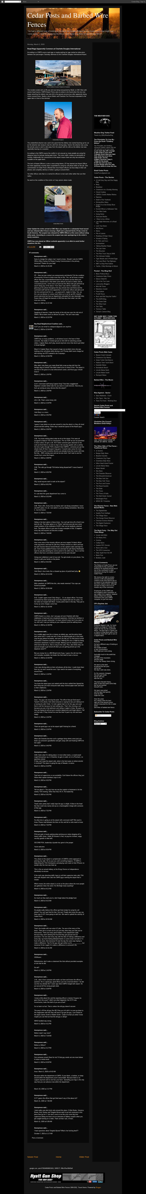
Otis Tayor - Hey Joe (103, 398)
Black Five (99, 555)
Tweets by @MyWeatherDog (103, 135)
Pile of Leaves (100, 233)
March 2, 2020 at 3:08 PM (42, 458)
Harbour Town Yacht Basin (104, 362)
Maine (98, 231)
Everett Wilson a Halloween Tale (106, 209)
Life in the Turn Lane (103, 281)
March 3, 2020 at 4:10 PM (42, 766)
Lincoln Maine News (102, 466)
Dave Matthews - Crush (103, 395)
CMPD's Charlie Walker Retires (106, 194)
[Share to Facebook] (51, 247)
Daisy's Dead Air (101, 279)
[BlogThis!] (46, 247)
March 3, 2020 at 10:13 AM (43, 574)
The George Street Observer (105, 518)
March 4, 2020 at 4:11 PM (42, 1024)
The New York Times (103, 481)
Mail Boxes (99, 228)
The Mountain (100, 251)
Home (58, 1157)
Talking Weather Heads (103, 246)
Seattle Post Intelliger (103, 513)
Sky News (99, 471)
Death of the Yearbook (103, 200)
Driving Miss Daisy (102, 202)
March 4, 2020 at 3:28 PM (42, 989)
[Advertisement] (58, 1149)
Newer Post (32, 1157)
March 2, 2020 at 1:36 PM (42, 374)
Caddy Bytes (100, 543)
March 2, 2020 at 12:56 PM (43, 356)
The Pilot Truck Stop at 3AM (105, 253)
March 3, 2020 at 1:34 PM (42, 717)
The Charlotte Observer (103, 473)
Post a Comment (37, 1138)
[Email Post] (40, 247)
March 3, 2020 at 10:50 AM (43, 588)
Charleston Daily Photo (103, 276)
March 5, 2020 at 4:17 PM (42, 1048)
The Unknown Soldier (103, 256)
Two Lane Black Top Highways (106, 261)
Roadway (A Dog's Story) (104, 236)
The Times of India (102, 493)
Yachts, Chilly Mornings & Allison (107, 266)
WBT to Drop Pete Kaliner (104, 264)
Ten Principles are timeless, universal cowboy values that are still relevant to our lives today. (105, 147)
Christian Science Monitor (104, 520)
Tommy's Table (101, 309)
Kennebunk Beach (102, 367)
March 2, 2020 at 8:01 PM (42, 484)
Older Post (84, 1157)
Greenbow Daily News (103, 461)
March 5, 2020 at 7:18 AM (42, 1036)
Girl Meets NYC (101, 537)
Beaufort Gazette (101, 456)
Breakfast (99, 187)
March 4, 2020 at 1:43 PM (42, 970)
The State (99, 488)
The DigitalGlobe (101, 510)
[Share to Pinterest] (53, 247)
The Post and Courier (103, 483)
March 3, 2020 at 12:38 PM (43, 625)
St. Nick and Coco (102, 241)
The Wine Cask (101, 304)
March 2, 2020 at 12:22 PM (43, 317)
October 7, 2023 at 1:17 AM (43, 1133)
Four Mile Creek (101, 211)
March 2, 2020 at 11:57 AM (43, 303)
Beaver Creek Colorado (103, 355)
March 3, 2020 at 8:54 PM (42, 849)
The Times (99, 491)
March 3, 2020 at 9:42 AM (42, 562)
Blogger (98, 1187)
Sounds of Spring (101, 238)
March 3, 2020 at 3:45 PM (42, 745)
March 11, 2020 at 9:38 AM (43, 1121)
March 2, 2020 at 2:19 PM (42, 403)
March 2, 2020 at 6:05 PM (42, 472)
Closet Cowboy (101, 192)
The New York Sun (102, 478)
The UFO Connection (103, 550)
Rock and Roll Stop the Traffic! (106, 296)
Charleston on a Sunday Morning (106, 189)
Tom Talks (99, 306)
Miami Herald (100, 468)
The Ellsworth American (104, 476)
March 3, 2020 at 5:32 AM (42, 496)
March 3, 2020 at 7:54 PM (42, 825)
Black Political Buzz (102, 274)
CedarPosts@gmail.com (102, 173)
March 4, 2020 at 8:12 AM (42, 888)
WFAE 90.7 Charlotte (103, 501)
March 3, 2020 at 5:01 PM (42, 794)
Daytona (98, 197)
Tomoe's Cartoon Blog (103, 311)
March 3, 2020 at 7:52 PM (42, 811)
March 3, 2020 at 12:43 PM (43, 658)
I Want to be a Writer (103, 219)
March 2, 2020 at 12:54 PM (43, 329)
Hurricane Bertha (101, 216)
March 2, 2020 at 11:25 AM (43, 266)
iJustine (98, 540)
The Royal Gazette (102, 486)
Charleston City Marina (103, 357)
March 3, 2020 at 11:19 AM (43, 607)
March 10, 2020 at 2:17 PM (43, 1089)
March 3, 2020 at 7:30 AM (42, 513)
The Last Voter (101, 248)
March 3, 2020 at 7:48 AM (42, 533)
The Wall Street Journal (103, 496)
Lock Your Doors (101, 226)
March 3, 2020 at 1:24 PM (42, 690)
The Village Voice (101, 515)
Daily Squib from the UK (104, 553)
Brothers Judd (100, 558)
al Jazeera (99, 451)
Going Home (100, 214)
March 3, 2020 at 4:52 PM (42, 780)
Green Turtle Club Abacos (104, 360)
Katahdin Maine (101, 365)
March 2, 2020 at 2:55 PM (42, 415)
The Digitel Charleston (103, 523)
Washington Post (101, 499)
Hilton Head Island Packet (104, 463)
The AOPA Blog (101, 299)
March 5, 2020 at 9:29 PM (42, 1062)
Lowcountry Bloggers (103, 284)
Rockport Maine (101, 375)
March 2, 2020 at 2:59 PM (42, 429)
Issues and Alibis (101, 535)
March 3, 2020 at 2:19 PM (42, 729)
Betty (97, 184)
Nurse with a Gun (101, 548)
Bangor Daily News (102, 453)
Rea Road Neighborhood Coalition (46, 324)
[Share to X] (49, 247)
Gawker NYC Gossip (103, 545)
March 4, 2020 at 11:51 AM (43, 948)
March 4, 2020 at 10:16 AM (43, 919)
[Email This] (44, 247)
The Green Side (101, 301)
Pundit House (100, 294)
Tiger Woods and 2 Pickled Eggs (107, 258)
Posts (99, 715)
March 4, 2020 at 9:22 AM (42, 901)
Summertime (100, 243)
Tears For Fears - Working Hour (106, 401)
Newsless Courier (101, 289)
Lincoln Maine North (102, 370)
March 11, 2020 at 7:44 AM (43, 1101)
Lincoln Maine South (102, 372)
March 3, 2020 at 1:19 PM (42, 674)
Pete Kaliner (100, 291)
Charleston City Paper (103, 458)
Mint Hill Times (101, 286)
